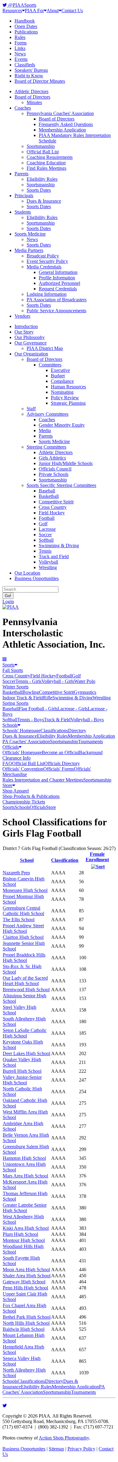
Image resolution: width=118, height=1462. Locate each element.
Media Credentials (44, 266)
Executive (60, 370)
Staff (31, 408)
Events (21, 59)
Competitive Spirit (56, 501)
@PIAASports (21, 5)
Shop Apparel (15, 790)
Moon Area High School (26, 1269)
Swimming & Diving (59, 545)
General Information (58, 272)
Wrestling (48, 567)
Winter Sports (15, 686)
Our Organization (31, 353)
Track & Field (57, 719)
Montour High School (24, 1240)
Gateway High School (24, 1281)
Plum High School (20, 1234)
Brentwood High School (26, 989)
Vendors (22, 316)
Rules (20, 37)
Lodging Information (47, 294)
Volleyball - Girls (57, 681)
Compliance (62, 381)
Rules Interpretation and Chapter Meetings (42, 779)
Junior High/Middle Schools (66, 463)
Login (8, 601)
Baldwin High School (23, 1329)
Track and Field (54, 556)
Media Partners (29, 250)
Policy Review (65, 397)
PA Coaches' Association (26, 741)
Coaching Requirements (50, 157)
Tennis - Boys (30, 719)
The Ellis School (18, 919)
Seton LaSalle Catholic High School (25, 1033)
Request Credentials (58, 288)
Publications (26, 31)
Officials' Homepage (22, 752)
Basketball (49, 496)
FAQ (7, 763)
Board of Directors (32, 97)
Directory (77, 730)
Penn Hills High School (25, 1287)
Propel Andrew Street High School (23, 928)
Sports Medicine (30, 233)
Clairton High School (23, 937)
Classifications (54, 730)
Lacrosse (47, 529)
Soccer (45, 534)
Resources (12, 10)
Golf (43, 523)
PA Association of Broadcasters (57, 299)
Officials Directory (62, 763)
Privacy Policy (81, 1448)
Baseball (47, 490)
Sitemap (56, 1448)
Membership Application (62, 129)
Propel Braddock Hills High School (24, 957)
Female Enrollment (97, 857)
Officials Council (55, 468)
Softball (46, 540)
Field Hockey (52, 512)
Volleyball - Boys (87, 719)
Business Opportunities (37, 578)
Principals (24, 195)
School (27, 860)
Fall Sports (12, 670)
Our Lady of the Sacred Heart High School (25, 980)
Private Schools (53, 474)
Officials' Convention (22, 768)
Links (20, 48)
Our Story (24, 331)
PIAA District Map (45, 348)
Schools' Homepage (21, 730)
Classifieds (25, 64)
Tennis (45, 551)
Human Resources (68, 386)
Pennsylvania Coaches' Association (60, 113)
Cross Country (53, 507)
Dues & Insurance (44, 201)
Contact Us (72, 10)
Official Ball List (43, 151)
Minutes (34, 102)
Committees (50, 364)
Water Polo (84, 681)
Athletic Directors (31, 91)
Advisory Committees (47, 414)
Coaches (23, 107)
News (20, 53)
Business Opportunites (23, 1448)
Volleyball (48, 562)
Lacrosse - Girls (72, 708)
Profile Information (57, 277)
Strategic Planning (68, 403)
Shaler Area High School (27, 1275)
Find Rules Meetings (46, 168)
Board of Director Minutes (40, 81)
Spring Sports (15, 703)
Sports (8, 664)
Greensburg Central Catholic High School (23, 910)
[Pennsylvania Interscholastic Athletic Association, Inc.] (10, 607)
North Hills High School (26, 1323)
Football (46, 518)
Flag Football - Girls (38, 708)
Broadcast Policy (43, 255)
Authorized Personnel (59, 283)
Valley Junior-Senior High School (22, 1080)
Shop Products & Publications (31, 796)
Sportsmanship (41, 146)
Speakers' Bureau (31, 70)
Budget (58, 375)
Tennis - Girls (28, 681)
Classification (64, 860)
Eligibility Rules (42, 179)
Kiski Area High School (26, 1228)
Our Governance (31, 342)
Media (45, 430)
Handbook (25, 20)
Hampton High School (24, 1158)
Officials (10, 747)
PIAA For (34, 10)
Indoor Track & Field (22, 697)
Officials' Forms (58, 768)
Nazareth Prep (16, 872)
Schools (10, 725)
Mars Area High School (25, 1175)
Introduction (26, 326)
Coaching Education (46, 162)
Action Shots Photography (64, 1437)
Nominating (62, 392)
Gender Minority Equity (62, 425)
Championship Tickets (23, 801)
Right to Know (29, 75)
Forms (21, 42)
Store (7, 785)
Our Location (27, 572)
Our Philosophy (30, 337)
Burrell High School (22, 1071)
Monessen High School (25, 890)
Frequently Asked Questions (66, 124)
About (53, 10)
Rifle (47, 697)
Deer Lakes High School (26, 1053)
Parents (21, 173)
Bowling (30, 692)
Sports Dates (39, 190)
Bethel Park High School (27, 1317)
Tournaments (90, 741)
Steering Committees (46, 446)
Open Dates (26, 26)
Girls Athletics (52, 457)
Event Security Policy (47, 261)
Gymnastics (85, 692)
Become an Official (60, 752)
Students (23, 212)
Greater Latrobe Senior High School (25, 1207)
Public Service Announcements (56, 310)
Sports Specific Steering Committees (61, 485)
